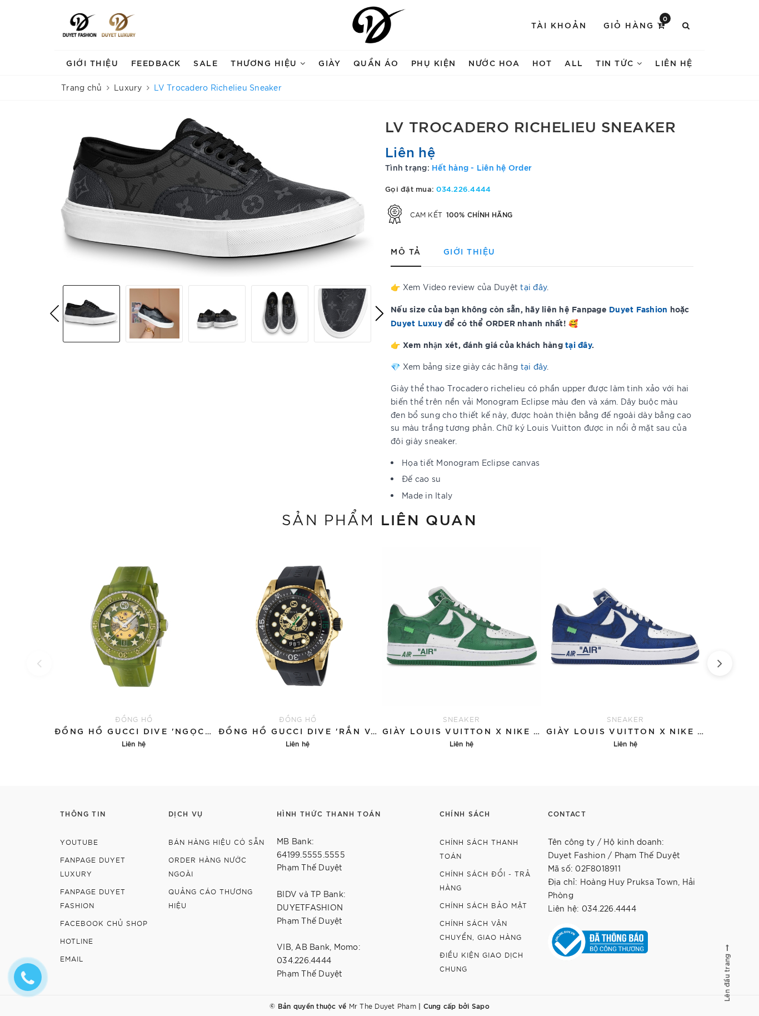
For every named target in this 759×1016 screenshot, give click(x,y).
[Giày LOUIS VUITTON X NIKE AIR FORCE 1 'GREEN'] (461, 646)
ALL (574, 62)
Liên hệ (674, 62)
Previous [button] (54, 313)
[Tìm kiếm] (686, 25)
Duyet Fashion (638, 308)
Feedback (156, 62)
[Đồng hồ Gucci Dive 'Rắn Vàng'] (297, 646)
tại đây (578, 344)
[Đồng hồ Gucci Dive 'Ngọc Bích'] (133, 646)
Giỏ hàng (635, 24)
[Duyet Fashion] (79, 25)
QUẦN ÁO (376, 62)
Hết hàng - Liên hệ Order (482, 167)
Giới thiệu (92, 62)
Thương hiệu (265, 62)
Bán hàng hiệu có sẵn (216, 842)
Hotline (76, 941)
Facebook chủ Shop (104, 923)
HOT (542, 62)
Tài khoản (559, 24)
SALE (205, 62)
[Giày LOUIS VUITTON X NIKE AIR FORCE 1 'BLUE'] (625, 646)
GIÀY (329, 62)
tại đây (533, 287)
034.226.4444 (463, 188)
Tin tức (616, 62)
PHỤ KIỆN (433, 62)
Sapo (481, 1005)
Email (71, 958)
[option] (217, 197)
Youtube (79, 842)
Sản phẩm (379, 518)
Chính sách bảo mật (483, 905)
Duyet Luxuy (416, 322)
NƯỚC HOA (494, 62)
